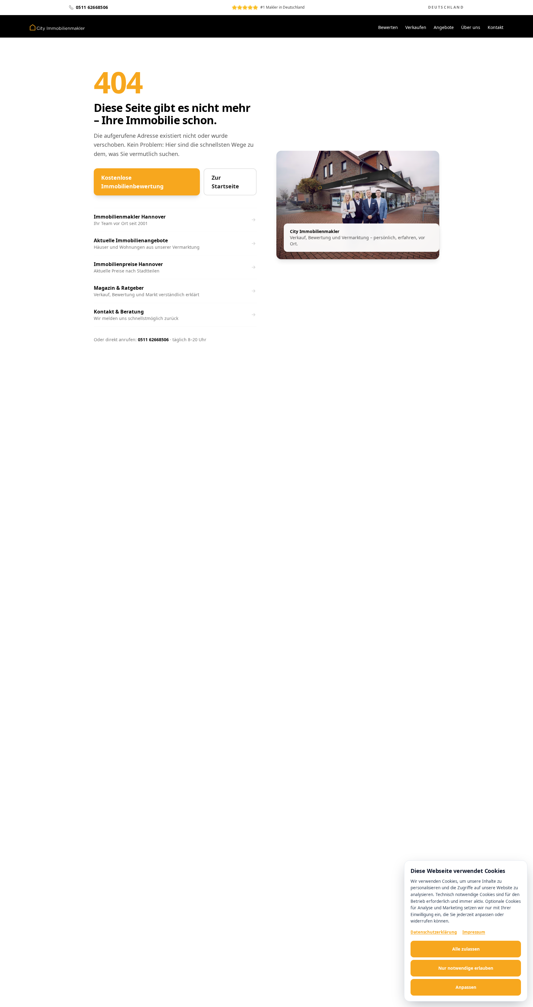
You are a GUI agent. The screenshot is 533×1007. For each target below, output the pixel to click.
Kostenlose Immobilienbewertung (132, 182)
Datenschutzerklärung (434, 932)
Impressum (473, 932)
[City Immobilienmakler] (57, 27)
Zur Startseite (225, 182)
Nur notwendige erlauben (465, 968)
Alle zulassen (466, 949)
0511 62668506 (153, 339)
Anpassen (466, 987)
